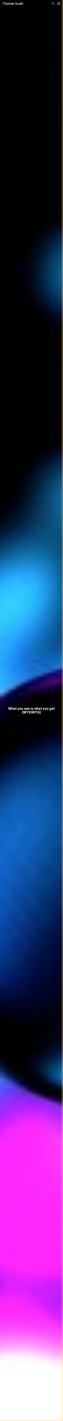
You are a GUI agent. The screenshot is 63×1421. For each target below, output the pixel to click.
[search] (53, 3)
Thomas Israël (13, 3)
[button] (58, 3)
